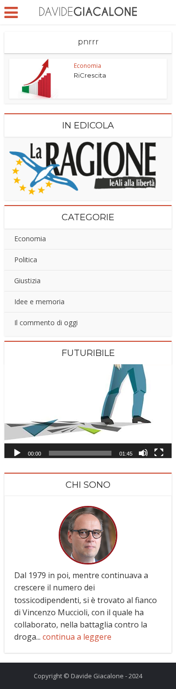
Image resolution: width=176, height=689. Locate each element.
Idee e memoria (39, 301)
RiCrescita (90, 75)
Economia (87, 66)
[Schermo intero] (159, 452)
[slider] (80, 453)
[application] (88, 411)
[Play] (17, 452)
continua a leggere (77, 636)
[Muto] (143, 452)
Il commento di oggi (46, 322)
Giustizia (27, 280)
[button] (88, 411)
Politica (25, 259)
